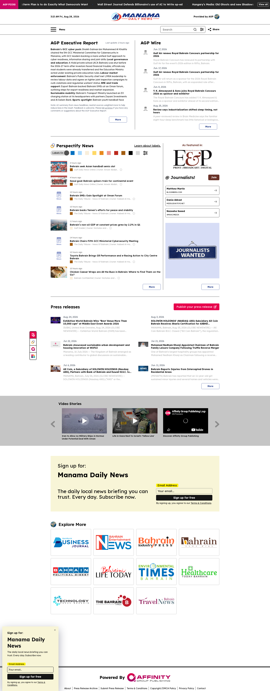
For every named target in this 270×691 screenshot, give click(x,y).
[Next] (217, 424)
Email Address (167, 485)
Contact (201, 688)
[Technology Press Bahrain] (71, 600)
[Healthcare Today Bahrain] (199, 571)
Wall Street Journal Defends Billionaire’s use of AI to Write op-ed (140, 4)
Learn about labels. (147, 145)
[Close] (55, 630)
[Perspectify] (33, 342)
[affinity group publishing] (33, 349)
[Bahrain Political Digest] (71, 571)
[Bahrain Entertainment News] (113, 542)
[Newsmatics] (33, 356)
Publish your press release (194, 307)
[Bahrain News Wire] (199, 542)
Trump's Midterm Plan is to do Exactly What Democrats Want (48, 4)
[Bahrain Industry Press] (156, 542)
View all (263, 4)
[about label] (71, 169)
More (118, 119)
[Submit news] (33, 335)
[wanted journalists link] (192, 159)
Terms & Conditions (201, 503)
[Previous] (53, 424)
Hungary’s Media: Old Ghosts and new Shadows (223, 4)
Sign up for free (184, 497)
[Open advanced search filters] (201, 29)
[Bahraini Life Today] (113, 571)
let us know (107, 108)
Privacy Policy (186, 688)
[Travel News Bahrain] (156, 600)
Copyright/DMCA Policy (163, 688)
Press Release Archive (86, 688)
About (67, 688)
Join (214, 177)
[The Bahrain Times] (113, 600)
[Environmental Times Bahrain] (156, 571)
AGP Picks (9, 4)
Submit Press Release (112, 688)
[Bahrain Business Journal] (71, 542)
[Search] (195, 29)
